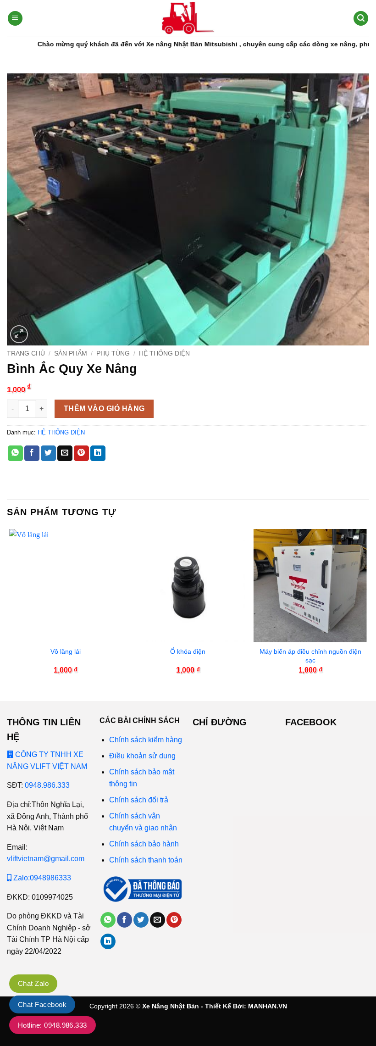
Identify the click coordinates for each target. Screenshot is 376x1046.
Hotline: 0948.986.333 (52, 1025)
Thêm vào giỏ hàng (104, 408)
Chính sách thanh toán (145, 860)
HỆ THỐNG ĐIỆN (164, 353)
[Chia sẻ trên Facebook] (31, 453)
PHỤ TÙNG (113, 353)
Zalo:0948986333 (41, 878)
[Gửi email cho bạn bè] (64, 453)
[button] (15, 18)
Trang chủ (26, 353)
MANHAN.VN (267, 1006)
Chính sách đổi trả (138, 800)
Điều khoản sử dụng (142, 756)
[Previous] (10, 607)
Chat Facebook (42, 1004)
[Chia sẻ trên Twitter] (48, 453)
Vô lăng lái (65, 651)
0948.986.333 (47, 785)
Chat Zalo (33, 983)
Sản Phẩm (70, 353)
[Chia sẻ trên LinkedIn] (97, 453)
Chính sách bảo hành (144, 844)
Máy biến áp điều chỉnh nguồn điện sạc (310, 656)
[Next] (366, 607)
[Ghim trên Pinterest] (81, 453)
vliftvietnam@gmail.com (45, 858)
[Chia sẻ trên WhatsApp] (15, 453)
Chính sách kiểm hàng (145, 740)
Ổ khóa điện (187, 651)
